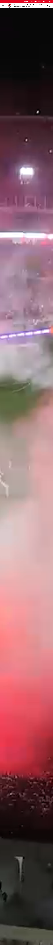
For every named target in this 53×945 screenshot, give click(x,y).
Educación (17, 6)
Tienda (29, 4)
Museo (35, 4)
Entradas (23, 4)
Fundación (41, 4)
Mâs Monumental (27, 6)
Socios (16, 4)
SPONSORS (26, 1)
